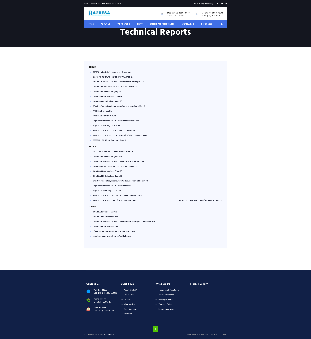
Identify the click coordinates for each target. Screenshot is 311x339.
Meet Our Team (130, 309)
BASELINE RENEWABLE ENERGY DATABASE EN (113, 77)
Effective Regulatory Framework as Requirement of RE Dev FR (120, 181)
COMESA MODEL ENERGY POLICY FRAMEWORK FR (115, 166)
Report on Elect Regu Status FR (107, 190)
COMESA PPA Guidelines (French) (107, 171)
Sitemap (204, 334)
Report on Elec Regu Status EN (106, 125)
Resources (128, 313)
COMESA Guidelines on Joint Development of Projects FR (118, 161)
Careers (127, 299)
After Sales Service (166, 294)
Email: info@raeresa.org (203, 3)
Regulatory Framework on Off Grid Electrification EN (116, 120)
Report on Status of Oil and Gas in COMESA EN (114, 130)
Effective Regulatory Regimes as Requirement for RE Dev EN (119, 106)
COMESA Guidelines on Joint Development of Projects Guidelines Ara (124, 221)
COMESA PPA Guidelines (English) (107, 96)
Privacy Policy (192, 334)
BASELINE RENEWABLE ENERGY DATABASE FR (113, 151)
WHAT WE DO (123, 24)
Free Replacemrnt (166, 299)
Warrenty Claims (165, 304)
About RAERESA (130, 290)
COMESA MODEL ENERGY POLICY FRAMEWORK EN (115, 86)
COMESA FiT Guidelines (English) (107, 91)
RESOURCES (206, 24)
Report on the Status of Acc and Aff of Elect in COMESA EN (120, 135)
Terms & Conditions (218, 334)
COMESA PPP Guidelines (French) (107, 176)
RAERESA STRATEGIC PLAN (105, 116)
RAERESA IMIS (187, 24)
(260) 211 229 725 (102, 302)
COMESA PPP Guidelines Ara (105, 216)
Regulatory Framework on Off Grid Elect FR (112, 185)
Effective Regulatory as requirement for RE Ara (114, 231)
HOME (91, 24)
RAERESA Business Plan (103, 111)
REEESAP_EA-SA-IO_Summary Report (109, 140)
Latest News (129, 294)
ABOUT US (105, 24)
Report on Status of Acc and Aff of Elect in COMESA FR (118, 195)
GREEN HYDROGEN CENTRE (162, 24)
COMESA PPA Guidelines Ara (105, 226)
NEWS (140, 24)
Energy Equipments (166, 309)
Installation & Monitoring (169, 290)
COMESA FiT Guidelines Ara (105, 212)
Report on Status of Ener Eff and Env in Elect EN (114, 200)
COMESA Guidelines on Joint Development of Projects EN (118, 82)
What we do (129, 304)
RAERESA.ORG (108, 334)
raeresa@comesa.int (104, 311)
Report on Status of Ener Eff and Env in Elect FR (200, 200)
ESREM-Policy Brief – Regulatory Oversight (112, 72)
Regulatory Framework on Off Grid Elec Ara (112, 236)
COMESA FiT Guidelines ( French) (107, 156)
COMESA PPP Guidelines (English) (107, 101)
